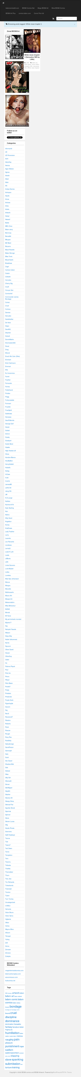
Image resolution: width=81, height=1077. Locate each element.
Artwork (7, 213)
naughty (9, 1039)
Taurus (7, 838)
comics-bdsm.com (25, 13)
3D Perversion (10, 155)
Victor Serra (9, 916)
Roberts (8, 724)
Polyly (7, 690)
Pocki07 (8, 686)
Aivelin (7, 175)
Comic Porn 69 (39, 13)
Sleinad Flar (9, 804)
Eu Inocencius (10, 373)
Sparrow (8, 811)
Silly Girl (8, 777)
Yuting (7, 939)
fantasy (8, 1026)
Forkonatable (9, 400)
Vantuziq (8, 909)
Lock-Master (9, 569)
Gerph (7, 427)
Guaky (7, 437)
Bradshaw (8, 263)
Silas (6, 774)
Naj (6, 626)
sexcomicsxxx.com (11, 977)
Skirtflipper (8, 788)
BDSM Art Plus (11, 13)
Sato (6, 754)
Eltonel (7, 353)
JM (6, 494)
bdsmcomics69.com (12, 8)
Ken (6, 511)
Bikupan (8, 239)
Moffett (7, 609)
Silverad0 (8, 781)
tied (21, 1064)
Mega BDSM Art (43, 8)
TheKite (7, 868)
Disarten (8, 333)
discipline (10, 1017)
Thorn (7, 875)
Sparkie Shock (10, 808)
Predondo (8, 697)
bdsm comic (11, 999)
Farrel (7, 376)
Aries (7, 206)
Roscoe (7, 730)
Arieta (7, 209)
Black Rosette (9, 250)
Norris (7, 643)
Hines (7, 454)
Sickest (7, 771)
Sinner (7, 784)
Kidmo (7, 515)
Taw (6, 842)
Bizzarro (8, 246)
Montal (7, 612)
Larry (7, 535)
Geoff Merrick (9, 420)
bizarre (7, 1007)
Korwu (7, 525)
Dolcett (7, 336)
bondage (16, 1006)
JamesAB (8, 484)
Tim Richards (9, 882)
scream (21, 1053)
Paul (6, 670)
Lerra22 (8, 548)
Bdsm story (9, 229)
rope (22, 1046)
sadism (9, 1049)
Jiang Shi (8, 491)
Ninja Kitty (8, 636)
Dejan (7, 326)
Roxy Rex (8, 737)
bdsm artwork (18, 996)
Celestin (8, 277)
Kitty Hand (8, 518)
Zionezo (8, 953)
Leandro (8, 538)
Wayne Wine (9, 929)
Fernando (8, 383)
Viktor (7, 922)
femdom (16, 1027)
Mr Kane (8, 616)
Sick (6, 767)
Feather (8, 380)
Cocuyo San (9, 290)
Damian (7, 312)
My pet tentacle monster (13, 619)
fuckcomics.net (10, 980)
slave (8, 1059)
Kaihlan (7, 501)
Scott (7, 757)
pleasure (9, 1042)
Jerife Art (8, 488)
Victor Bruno (9, 912)
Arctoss (7, 202)
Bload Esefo (9, 260)
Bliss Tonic (8, 256)
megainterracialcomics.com (14, 970)
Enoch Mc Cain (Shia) (12, 356)
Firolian (7, 393)
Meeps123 (8, 599)
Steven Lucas (9, 821)
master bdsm (12, 1036)
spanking (17, 1059)
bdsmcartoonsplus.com (13, 974)
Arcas (7, 199)
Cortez (7, 302)
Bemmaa (8, 233)
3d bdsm (9, 993)
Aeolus (7, 165)
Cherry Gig (9, 283)
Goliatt (7, 430)
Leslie (7, 555)
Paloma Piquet (10, 666)
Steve (7, 818)
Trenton (7, 892)
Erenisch (8, 360)
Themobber (9, 872)
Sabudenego (9, 744)
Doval (7, 346)
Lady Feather (9, 531)
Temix (7, 852)
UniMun (7, 906)
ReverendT (9, 717)
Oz (6, 663)
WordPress (56, 1072)
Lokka (7, 572)
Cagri (7, 266)
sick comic (7, 1056)
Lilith (6, 562)
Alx (6, 186)
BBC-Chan (8, 226)
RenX (7, 713)
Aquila (7, 196)
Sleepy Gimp (9, 801)
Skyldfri (7, 791)
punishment (12, 1046)
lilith (25, 68)
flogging (7, 1030)
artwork (15, 992)
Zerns (7, 946)
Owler (7, 660)
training (16, 1067)
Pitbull (7, 680)
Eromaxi (8, 366)
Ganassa (8, 417)
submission (12, 1063)
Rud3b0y (8, 740)
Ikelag (7, 471)
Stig (6, 825)
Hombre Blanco (10, 457)
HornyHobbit (9, 464)
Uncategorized (10, 902)
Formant (8, 403)
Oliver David (9, 649)
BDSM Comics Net (28, 8)
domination (9, 1024)
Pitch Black (9, 683)
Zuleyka (8, 956)
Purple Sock (9, 700)
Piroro (7, 676)
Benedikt (8, 236)
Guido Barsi (9, 444)
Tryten (7, 895)
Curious (7, 309)
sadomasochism (12, 1052)
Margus (7, 585)
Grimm (7, 434)
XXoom (7, 933)
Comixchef (8, 293)
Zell (6, 943)
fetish (22, 1027)
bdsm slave (27, 64)
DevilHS (8, 329)
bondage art (8, 1010)
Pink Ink (8, 673)
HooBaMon (9, 461)
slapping (15, 1055)
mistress (20, 1036)
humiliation (12, 1033)
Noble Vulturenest (11, 639)
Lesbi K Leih (9, 552)
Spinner (7, 815)
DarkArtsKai (9, 319)
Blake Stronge (10, 253)
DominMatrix (9, 339)
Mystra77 (8, 622)
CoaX (7, 287)
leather (7, 1036)
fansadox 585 (28, 66)
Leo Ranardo (9, 542)
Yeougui (8, 936)
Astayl (7, 216)
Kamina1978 (9, 504)
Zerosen (8, 949)
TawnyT (8, 845)
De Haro (8, 322)
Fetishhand (9, 390)
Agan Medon (9, 169)
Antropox (8, 192)
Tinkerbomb (9, 885)
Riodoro (8, 720)
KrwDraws (8, 528)
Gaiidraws (8, 413)
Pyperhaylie (9, 703)
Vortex (7, 926)
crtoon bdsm (35, 64)
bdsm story (16, 1003)
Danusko (8, 316)
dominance (12, 1021)
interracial (36, 66)
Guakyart (8, 440)
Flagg (7, 397)
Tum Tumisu (9, 899)
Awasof (7, 219)
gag (11, 1029)
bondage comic (15, 1010)
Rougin (7, 734)
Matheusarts (9, 592)
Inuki (6, 478)
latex (21, 1033)
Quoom (7, 707)
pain (17, 1039)
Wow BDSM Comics (58, 8)
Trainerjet (8, 889)
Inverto (7, 481)
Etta (6, 370)
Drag (7, 349)
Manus (7, 582)
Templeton (8, 855)
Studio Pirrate (9, 828)
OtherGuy (8, 656)
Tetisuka (8, 865)
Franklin (8, 407)
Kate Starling (9, 508)
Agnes (7, 172)
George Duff (9, 424)
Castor (7, 273)
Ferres (7, 387)
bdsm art (9, 995)
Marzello (8, 589)
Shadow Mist (9, 764)
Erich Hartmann (10, 363)
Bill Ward (8, 243)
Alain (7, 182)
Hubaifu (7, 467)
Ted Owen (8, 848)
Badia (7, 223)
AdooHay (8, 162)
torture (8, 1067)
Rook (7, 727)
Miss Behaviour (10, 606)
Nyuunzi (8, 646)
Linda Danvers (10, 565)
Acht (6, 159)
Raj (6, 710)
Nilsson (7, 633)
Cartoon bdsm (10, 270)
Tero (6, 858)
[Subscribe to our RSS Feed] (53, 18)
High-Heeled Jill (10, 451)
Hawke (7, 447)
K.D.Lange (8, 498)
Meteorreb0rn (9, 602)
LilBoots (8, 558)
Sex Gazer (8, 761)
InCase (7, 474)
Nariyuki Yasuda (10, 629)
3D (6, 152)
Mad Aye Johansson (12, 579)
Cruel (7, 306)
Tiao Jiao (8, 879)
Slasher (7, 794)
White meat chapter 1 (31, 68)
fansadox (17, 1024)
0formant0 (8, 148)
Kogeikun (8, 521)
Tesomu (8, 862)
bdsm (22, 993)
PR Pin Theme (67, 1072)
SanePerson (9, 747)
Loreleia (8, 575)
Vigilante (8, 919)
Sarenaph (8, 751)
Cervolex (8, 280)
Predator (8, 693)
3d (6, 993)
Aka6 (7, 179)
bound (7, 1013)
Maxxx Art (8, 595)
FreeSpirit (8, 410)
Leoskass (8, 545)
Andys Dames (10, 189)
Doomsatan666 (10, 343)
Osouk (7, 653)
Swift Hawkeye (10, 835)
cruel (13, 1013)
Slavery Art (9, 798)
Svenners (8, 831)
